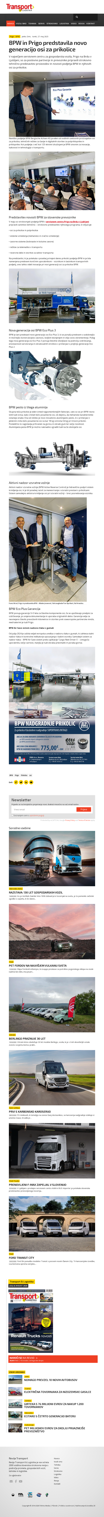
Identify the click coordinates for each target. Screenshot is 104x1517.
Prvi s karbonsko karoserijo (30, 1111)
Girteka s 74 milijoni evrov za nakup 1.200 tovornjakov (54, 1405)
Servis (41, 23)
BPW (11, 775)
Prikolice (24, 775)
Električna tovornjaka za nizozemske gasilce (57, 1391)
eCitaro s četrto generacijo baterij (50, 1416)
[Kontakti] (11, 1481)
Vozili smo (21, 23)
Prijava (84, 809)
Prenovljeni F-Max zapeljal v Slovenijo (37, 1184)
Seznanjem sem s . (28, 815)
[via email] (31, 782)
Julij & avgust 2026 (18, 1285)
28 (94, 1506)
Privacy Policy (70, 820)
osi (30, 775)
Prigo (17, 775)
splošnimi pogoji (37, 815)
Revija (81, 23)
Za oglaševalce (15, 1475)
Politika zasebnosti (66, 1506)
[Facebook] (16, 1481)
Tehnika (32, 23)
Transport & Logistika (21, 1281)
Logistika (64, 23)
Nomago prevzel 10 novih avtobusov (50, 1379)
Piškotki (55, 1506)
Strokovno (52, 23)
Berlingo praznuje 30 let (27, 1038)
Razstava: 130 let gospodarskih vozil (36, 892)
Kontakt (90, 23)
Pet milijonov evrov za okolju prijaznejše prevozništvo (54, 1429)
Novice (10, 23)
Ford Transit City (21, 1257)
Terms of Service (84, 820)
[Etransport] (20, 7)
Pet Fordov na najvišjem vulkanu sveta (38, 965)
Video (74, 23)
